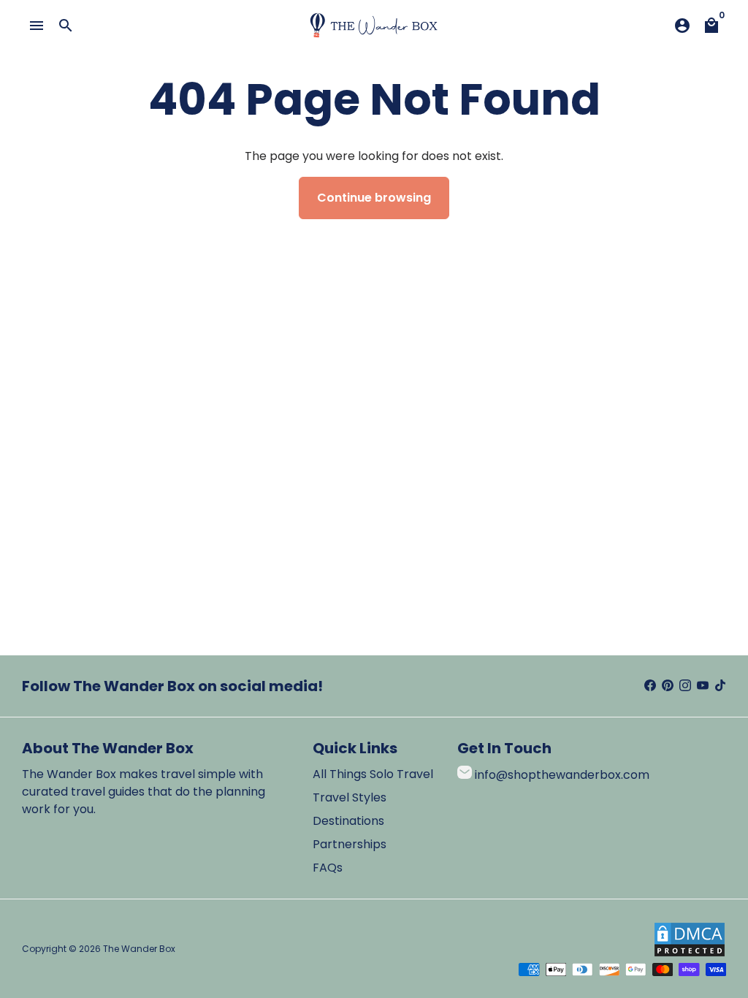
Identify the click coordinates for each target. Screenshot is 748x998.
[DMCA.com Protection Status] (689, 953)
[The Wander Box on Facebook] (650, 685)
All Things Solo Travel (373, 774)
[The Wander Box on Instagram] (685, 685)
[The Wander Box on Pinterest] (667, 685)
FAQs (328, 867)
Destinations (348, 820)
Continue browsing (374, 197)
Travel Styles (349, 797)
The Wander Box (139, 948)
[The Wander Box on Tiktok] (720, 685)
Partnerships (349, 844)
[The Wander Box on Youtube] (703, 685)
